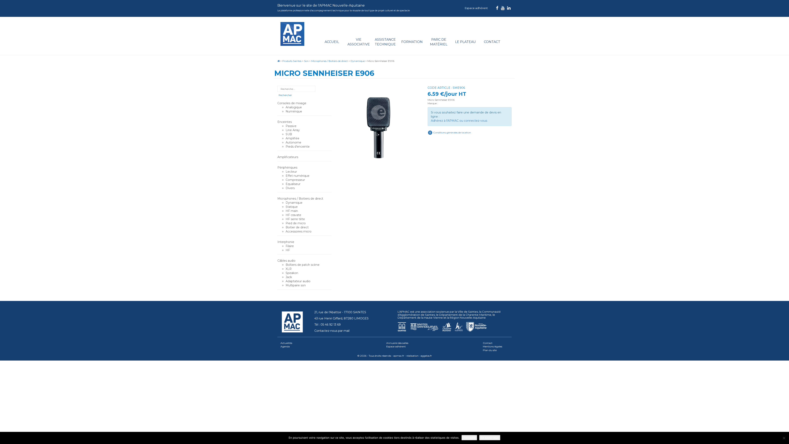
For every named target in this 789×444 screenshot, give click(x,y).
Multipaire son (296, 285)
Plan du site (490, 350)
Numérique (294, 111)
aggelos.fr (426, 355)
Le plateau (465, 42)
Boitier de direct (297, 227)
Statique (292, 207)
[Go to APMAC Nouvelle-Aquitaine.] (278, 60)
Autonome (293, 142)
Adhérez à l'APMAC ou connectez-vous (459, 121)
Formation (412, 42)
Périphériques (287, 167)
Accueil (332, 42)
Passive (291, 126)
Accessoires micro (298, 231)
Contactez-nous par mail (332, 331)
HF (288, 250)
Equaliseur (293, 184)
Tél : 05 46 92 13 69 (327, 324)
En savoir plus (490, 437)
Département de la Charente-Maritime (465, 314)
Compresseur (295, 180)
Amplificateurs (287, 157)
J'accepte (469, 437)
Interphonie (285, 242)
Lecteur (291, 171)
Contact (492, 42)
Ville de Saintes (468, 311)
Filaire (290, 246)
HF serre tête (295, 219)
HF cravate (293, 215)
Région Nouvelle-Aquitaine (468, 317)
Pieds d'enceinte (298, 146)
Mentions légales (492, 346)
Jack (289, 277)
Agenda (285, 346)
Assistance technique (385, 42)
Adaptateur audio (298, 281)
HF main (292, 211)
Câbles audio (286, 260)
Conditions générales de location (452, 132)
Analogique (294, 107)
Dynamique (294, 203)
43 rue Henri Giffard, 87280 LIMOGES (341, 318)
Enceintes (284, 122)
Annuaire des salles (397, 343)
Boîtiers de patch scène (303, 265)
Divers (290, 188)
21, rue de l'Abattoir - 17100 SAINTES (340, 312)
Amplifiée (292, 138)
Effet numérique (297, 176)
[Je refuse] (784, 438)
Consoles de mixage (291, 103)
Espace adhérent (476, 8)
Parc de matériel (438, 42)
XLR (289, 269)
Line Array (293, 130)
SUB (289, 134)
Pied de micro (296, 223)
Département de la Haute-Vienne (420, 317)
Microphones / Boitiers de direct (300, 198)
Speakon (292, 273)
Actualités (286, 343)
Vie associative (358, 42)
